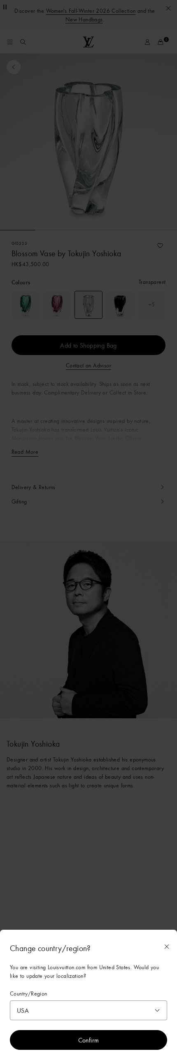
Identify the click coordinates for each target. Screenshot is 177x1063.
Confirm (88, 1040)
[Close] (167, 947)
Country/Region (28, 993)
